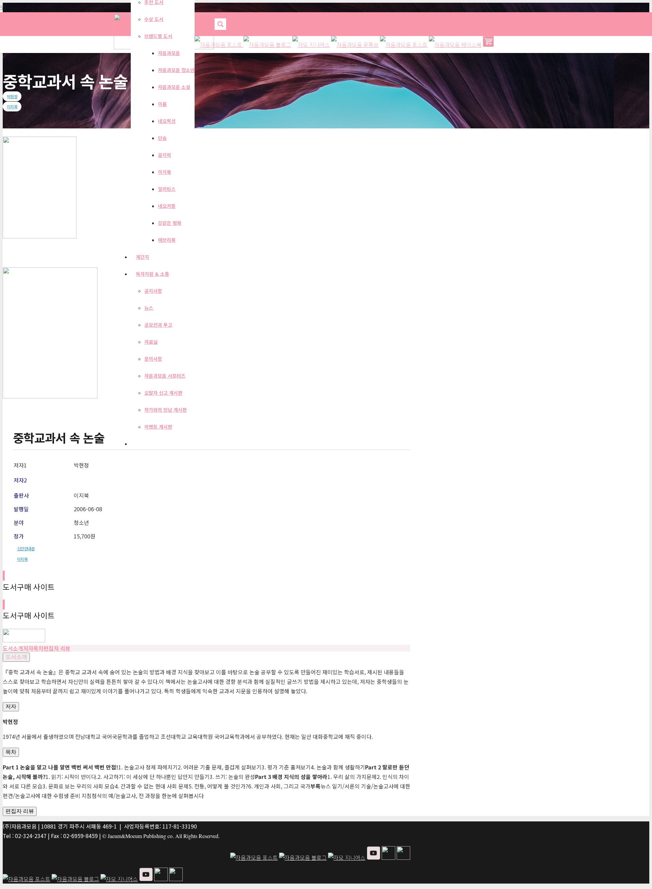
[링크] (24, 640)
